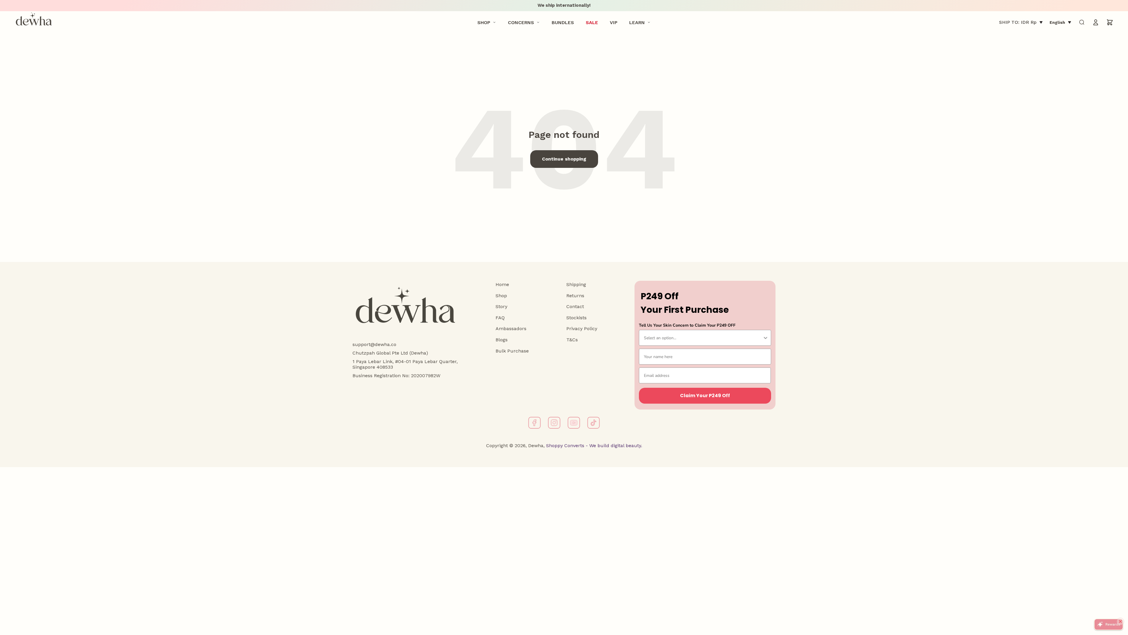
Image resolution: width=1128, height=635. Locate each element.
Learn (637, 22)
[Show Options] (765, 337)
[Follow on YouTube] (574, 423)
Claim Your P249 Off (705, 395)
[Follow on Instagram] (554, 423)
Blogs (502, 339)
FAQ (500, 317)
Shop (483, 22)
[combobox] (703, 337)
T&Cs (572, 339)
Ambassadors (511, 328)
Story (501, 306)
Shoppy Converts (564, 445)
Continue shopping (564, 159)
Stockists (576, 317)
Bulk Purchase (512, 351)
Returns (575, 295)
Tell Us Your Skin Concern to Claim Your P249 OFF (687, 325)
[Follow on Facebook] (534, 423)
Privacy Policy (581, 328)
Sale (592, 22)
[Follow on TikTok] (593, 423)
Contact (575, 306)
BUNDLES (563, 22)
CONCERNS (521, 22)
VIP (613, 22)
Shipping (576, 284)
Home (502, 284)
